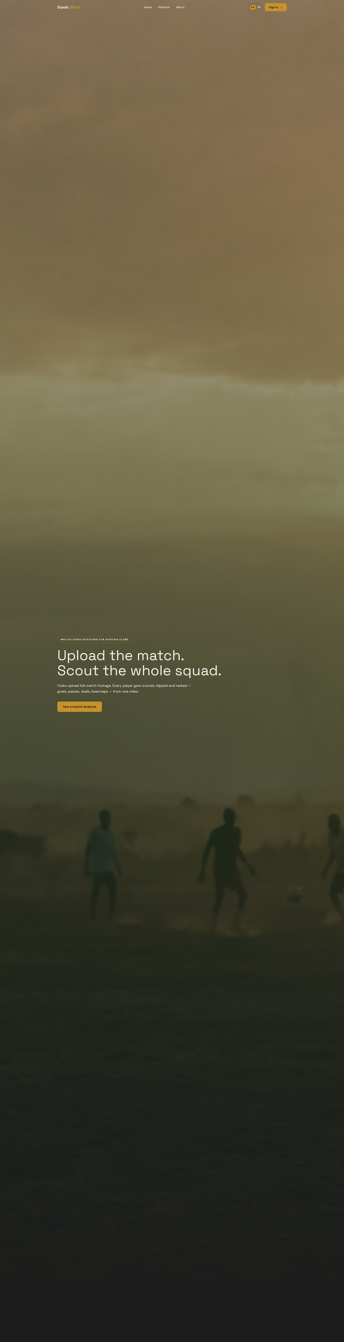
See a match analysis (79, 707)
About (180, 7)
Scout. (68, 7)
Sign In (276, 7)
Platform (164, 7)
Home (148, 7)
